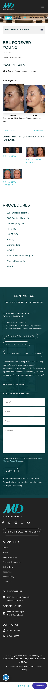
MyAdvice (25, 661)
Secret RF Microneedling (18, 255)
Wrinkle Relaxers (14, 260)
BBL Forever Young (17, 45)
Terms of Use (35, 666)
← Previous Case (10, 130)
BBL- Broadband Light (17, 212)
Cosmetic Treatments (12, 562)
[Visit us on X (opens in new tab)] (22, 523)
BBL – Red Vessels (9, 184)
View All (11, 266)
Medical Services (10, 557)
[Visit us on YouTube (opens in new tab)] (28, 523)
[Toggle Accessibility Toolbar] (6, 677)
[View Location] (5, 597)
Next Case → (39, 130)
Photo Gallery (8, 576)
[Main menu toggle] (42, 6)
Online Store (8, 567)
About (5, 552)
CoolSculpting (13, 223)
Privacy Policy (23, 666)
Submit (10, 470)
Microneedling (13, 244)
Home (5, 547)
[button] (4, 102)
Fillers (9, 228)
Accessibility (11, 666)
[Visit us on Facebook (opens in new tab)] (3, 523)
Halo (9, 239)
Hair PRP (11, 234)
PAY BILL (24, 686)
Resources (7, 571)
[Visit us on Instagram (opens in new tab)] (9, 523)
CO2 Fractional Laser (16, 218)
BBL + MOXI (10, 156)
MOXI (9, 250)
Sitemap (24, 669)
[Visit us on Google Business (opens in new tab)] (16, 523)
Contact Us (7, 581)
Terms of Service (15, 461)
